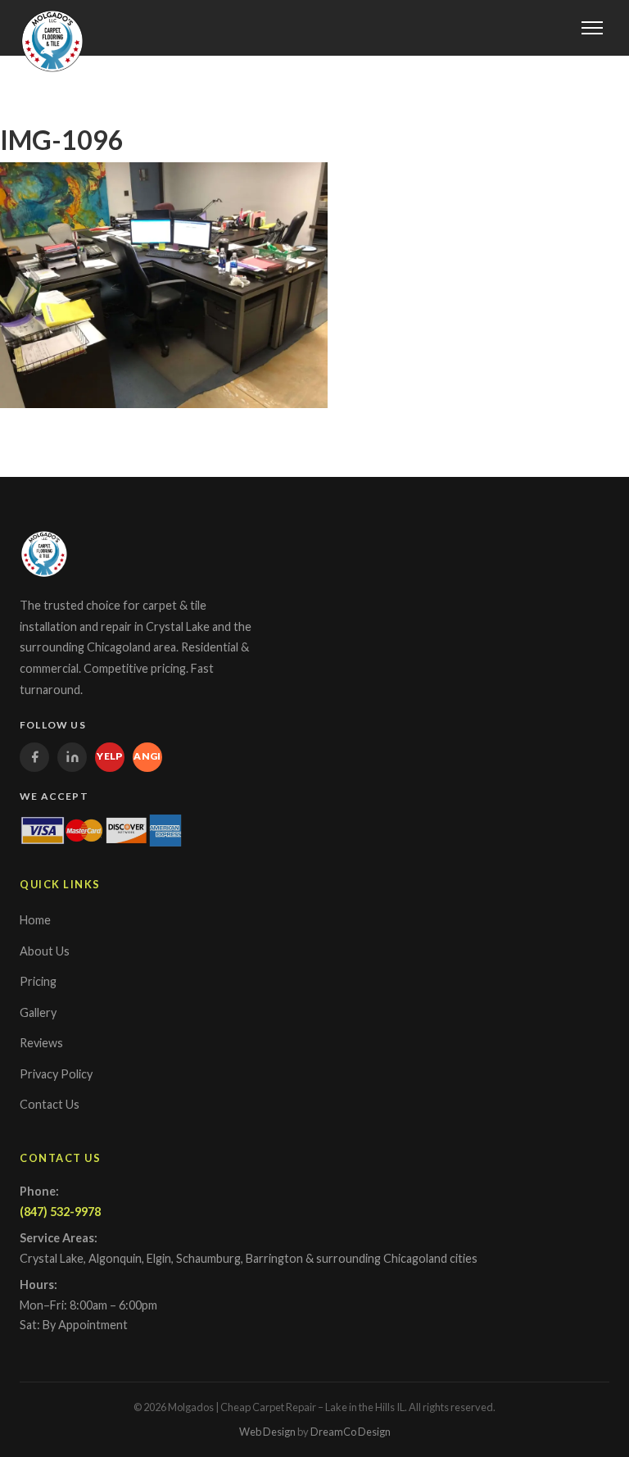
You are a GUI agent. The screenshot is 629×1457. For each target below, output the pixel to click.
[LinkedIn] (72, 757)
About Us (45, 951)
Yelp (110, 756)
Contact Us (49, 1104)
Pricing (38, 981)
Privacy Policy (56, 1074)
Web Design (267, 1431)
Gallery (38, 1012)
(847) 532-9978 (60, 1212)
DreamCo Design (350, 1431)
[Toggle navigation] (592, 28)
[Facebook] (34, 757)
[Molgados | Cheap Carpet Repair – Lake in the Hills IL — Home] (52, 41)
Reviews (41, 1043)
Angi (147, 756)
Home (35, 920)
